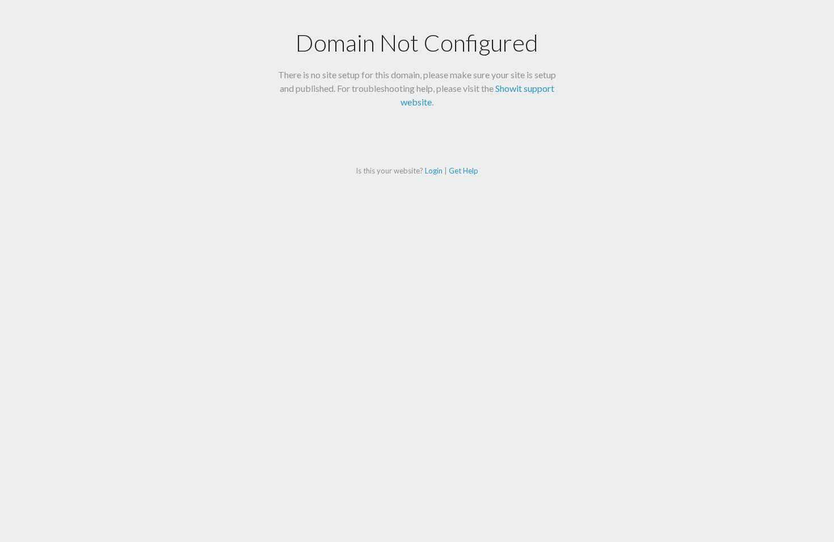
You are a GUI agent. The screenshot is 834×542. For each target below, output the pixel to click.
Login (434, 170)
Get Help (463, 170)
